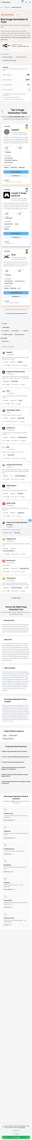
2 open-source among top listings (11, 97)
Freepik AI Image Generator (15, 371)
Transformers (11, 578)
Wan (7, 447)
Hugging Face (11, 539)
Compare (25, 365)
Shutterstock (10, 560)
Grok (8, 391)
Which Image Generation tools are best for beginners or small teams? (13, 768)
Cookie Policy (21, 1127)
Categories (7, 7)
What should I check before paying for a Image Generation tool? (14, 775)
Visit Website (15, 175)
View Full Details (15, 172)
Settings (17, 1133)
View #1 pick (5, 49)
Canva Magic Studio (13, 410)
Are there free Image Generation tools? (13, 762)
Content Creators (21, 57)
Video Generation (13, 735)
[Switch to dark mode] (26, 2)
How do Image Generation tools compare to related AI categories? (16, 782)
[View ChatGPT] (3, 45)
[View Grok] (9, 45)
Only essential (16, 1130)
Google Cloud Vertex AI (14, 465)
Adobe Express (11, 485)
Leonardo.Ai (10, 428)
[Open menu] (29, 2)
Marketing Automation (8, 738)
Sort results (4, 338)
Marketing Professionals (9, 60)
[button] (16, 527)
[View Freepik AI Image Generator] (6, 45)
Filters (5, 323)
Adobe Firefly (10, 503)
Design (4, 735)
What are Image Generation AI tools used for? (15, 751)
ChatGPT (9, 352)
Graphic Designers (7, 57)
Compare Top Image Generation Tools (17, 313)
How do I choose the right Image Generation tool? (16, 756)
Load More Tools (16, 598)
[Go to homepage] (1, 7)
